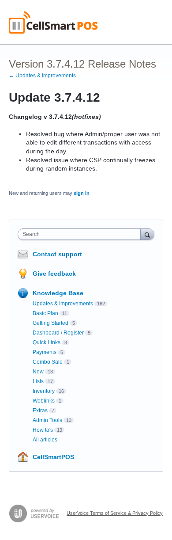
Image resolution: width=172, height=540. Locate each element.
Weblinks (44, 401)
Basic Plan (45, 313)
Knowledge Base (58, 293)
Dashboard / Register (58, 333)
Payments (44, 352)
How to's (43, 430)
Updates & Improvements (63, 303)
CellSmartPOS (53, 456)
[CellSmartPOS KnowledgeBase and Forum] (53, 22)
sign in (82, 193)
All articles (45, 440)
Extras (40, 410)
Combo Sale (48, 362)
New (38, 372)
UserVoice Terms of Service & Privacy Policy (115, 513)
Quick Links (46, 342)
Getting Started (50, 323)
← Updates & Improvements (42, 75)
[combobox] (81, 234)
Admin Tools (47, 420)
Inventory (44, 391)
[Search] (147, 234)
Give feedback (54, 273)
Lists (38, 381)
